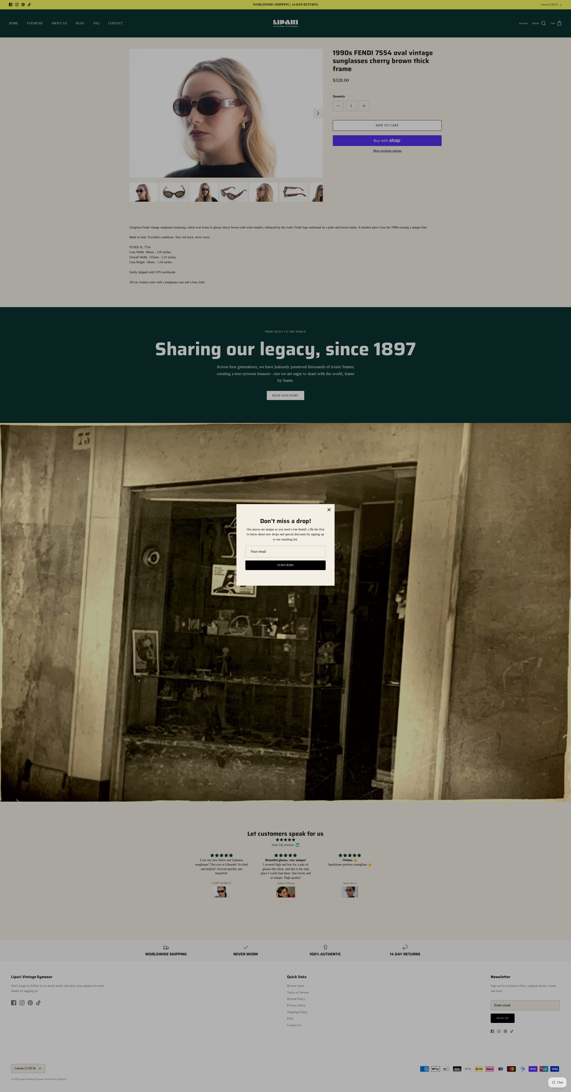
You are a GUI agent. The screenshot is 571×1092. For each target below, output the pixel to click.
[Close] (329, 510)
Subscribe (285, 565)
